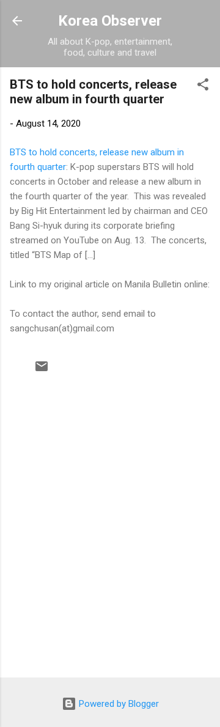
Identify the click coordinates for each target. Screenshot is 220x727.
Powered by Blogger (117, 703)
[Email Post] (41, 370)
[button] (203, 86)
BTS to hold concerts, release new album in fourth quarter (93, 91)
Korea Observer (110, 20)
